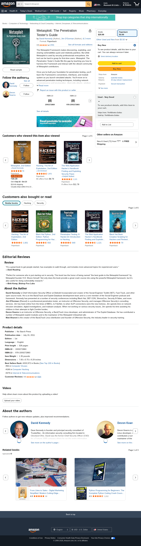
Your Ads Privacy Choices (100, 538)
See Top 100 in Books (49, 363)
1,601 (25, 243)
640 (73, 243)
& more (87, 38)
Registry (72, 11)
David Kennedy (45, 38)
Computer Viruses (19, 366)
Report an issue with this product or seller (58, 90)
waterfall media (116, 78)
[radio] (106, 33)
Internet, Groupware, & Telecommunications (71, 24)
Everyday (102, 11)
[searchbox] (54, 4)
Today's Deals (26, 11)
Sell (64, 11)
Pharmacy (91, 11)
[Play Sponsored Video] (100, 472)
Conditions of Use (36, 538)
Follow (26, 85)
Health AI (13, 11)
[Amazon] (8, 4)
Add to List (106, 124)
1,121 (99, 243)
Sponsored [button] (6, 454)
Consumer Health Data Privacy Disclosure (73, 538)
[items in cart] (136, 4)
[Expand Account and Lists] (119, 5)
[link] (22, 165)
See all (27, 81)
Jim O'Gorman (67, 38)
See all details (43, 111)
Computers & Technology (18, 24)
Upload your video (12, 400)
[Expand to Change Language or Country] (100, 5)
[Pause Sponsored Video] (63, 478)
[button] (4, 11)
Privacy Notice (50, 538)
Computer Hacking (21, 369)
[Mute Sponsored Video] (63, 483)
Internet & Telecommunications (26, 373)
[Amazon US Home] (34, 530)
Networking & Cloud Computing (42, 24)
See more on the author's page (44, 443)
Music (81, 11)
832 (49, 243)
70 (122, 243)
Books (4, 24)
